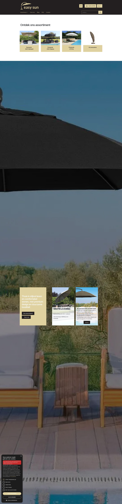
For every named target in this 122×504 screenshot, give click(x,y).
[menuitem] (24, 12)
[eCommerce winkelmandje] (81, 5)
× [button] (21, 456)
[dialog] (12, 479)
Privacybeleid (13, 476)
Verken (87, 322)
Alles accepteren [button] (12, 493)
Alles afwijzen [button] (12, 497)
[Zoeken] (100, 12)
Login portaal (91, 5)
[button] (12, 500)
